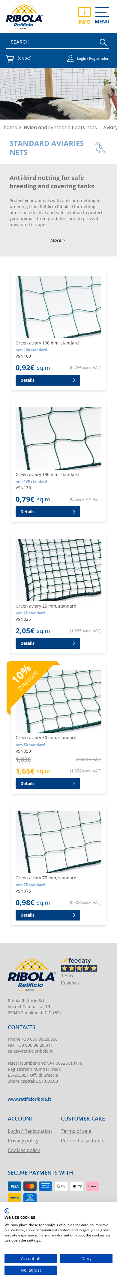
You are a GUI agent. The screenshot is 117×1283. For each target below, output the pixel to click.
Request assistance (82, 1140)
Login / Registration (30, 1131)
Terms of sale (76, 1131)
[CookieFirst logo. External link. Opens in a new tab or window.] (6, 1211)
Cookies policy (24, 1150)
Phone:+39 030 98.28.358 (33, 1039)
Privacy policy (23, 1140)
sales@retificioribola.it (30, 1051)
